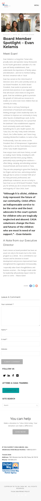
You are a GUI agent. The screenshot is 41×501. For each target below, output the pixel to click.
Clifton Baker (27, 35)
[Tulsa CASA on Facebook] (15, 495)
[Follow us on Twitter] (18, 495)
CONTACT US (10, 390)
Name (4, 330)
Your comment (7, 304)
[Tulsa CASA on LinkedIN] (22, 495)
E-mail (4, 339)
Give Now (20, 432)
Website (4, 349)
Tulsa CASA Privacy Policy (20, 491)
